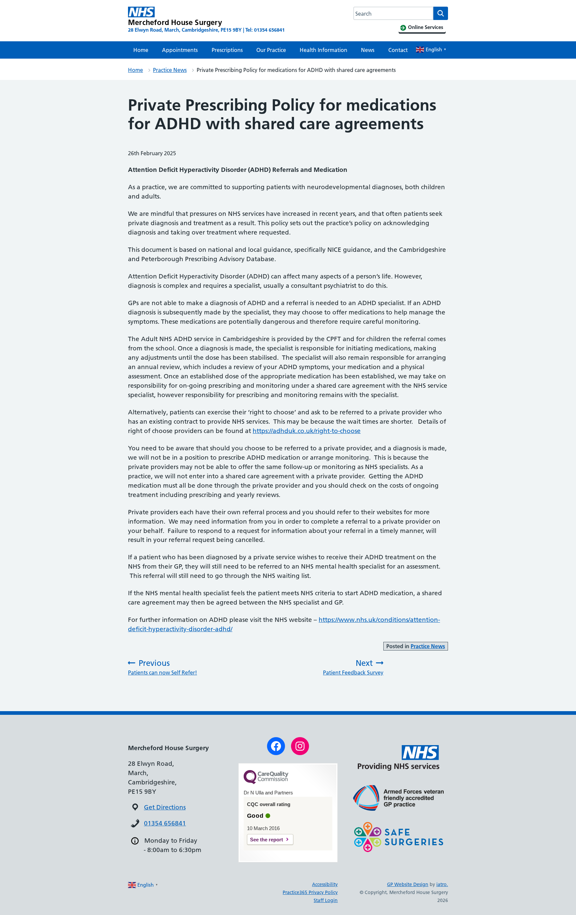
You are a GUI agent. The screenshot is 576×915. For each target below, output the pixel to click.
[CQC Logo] (266, 782)
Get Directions (165, 807)
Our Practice (271, 50)
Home (140, 50)
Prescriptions (227, 50)
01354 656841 (165, 823)
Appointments (180, 50)
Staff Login (326, 900)
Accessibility (325, 884)
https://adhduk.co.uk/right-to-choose (307, 431)
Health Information (323, 50)
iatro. (442, 884)
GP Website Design (407, 884)
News (367, 50)
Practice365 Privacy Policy (310, 892)
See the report (266, 839)
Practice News (170, 70)
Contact (398, 50)
